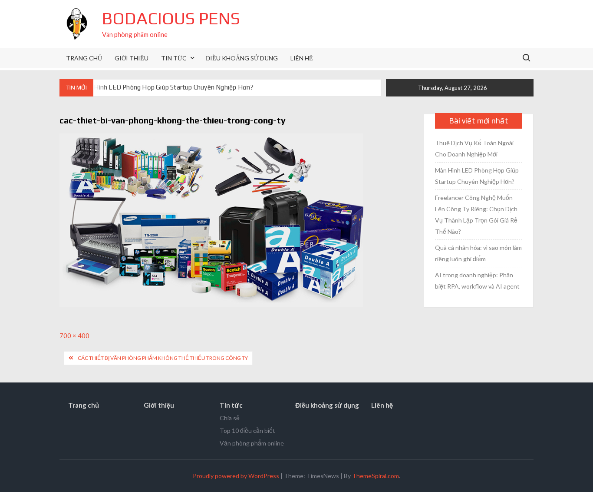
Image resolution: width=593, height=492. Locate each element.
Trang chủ (84, 58)
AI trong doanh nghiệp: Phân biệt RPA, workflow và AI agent (477, 280)
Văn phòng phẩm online (252, 443)
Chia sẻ (230, 418)
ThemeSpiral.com (375, 475)
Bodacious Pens (171, 18)
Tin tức (174, 58)
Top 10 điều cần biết (247, 430)
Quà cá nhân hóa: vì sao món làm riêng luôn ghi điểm (478, 253)
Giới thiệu (131, 58)
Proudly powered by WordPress (236, 475)
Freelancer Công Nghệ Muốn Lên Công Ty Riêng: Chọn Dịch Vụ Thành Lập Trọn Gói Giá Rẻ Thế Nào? (476, 214)
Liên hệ (301, 58)
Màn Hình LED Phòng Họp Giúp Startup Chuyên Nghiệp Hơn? (167, 87)
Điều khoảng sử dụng (242, 58)
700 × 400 (74, 335)
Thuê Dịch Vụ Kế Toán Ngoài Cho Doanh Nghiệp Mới (474, 148)
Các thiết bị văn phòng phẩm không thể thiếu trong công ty (163, 358)
